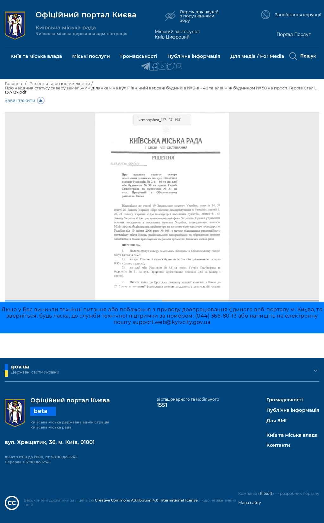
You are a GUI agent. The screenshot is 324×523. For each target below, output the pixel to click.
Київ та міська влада (292, 435)
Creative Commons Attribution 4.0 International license (146, 500)
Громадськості (284, 400)
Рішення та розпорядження (59, 83)
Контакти (278, 445)
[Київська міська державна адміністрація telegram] (145, 66)
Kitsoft (266, 493)
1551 (162, 405)
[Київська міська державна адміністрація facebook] (153, 66)
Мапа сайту (249, 502)
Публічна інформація (292, 410)
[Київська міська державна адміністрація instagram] (179, 66)
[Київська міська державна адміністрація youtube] (162, 66)
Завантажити (20, 100)
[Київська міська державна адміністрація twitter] (170, 66)
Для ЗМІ (276, 420)
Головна (13, 83)
